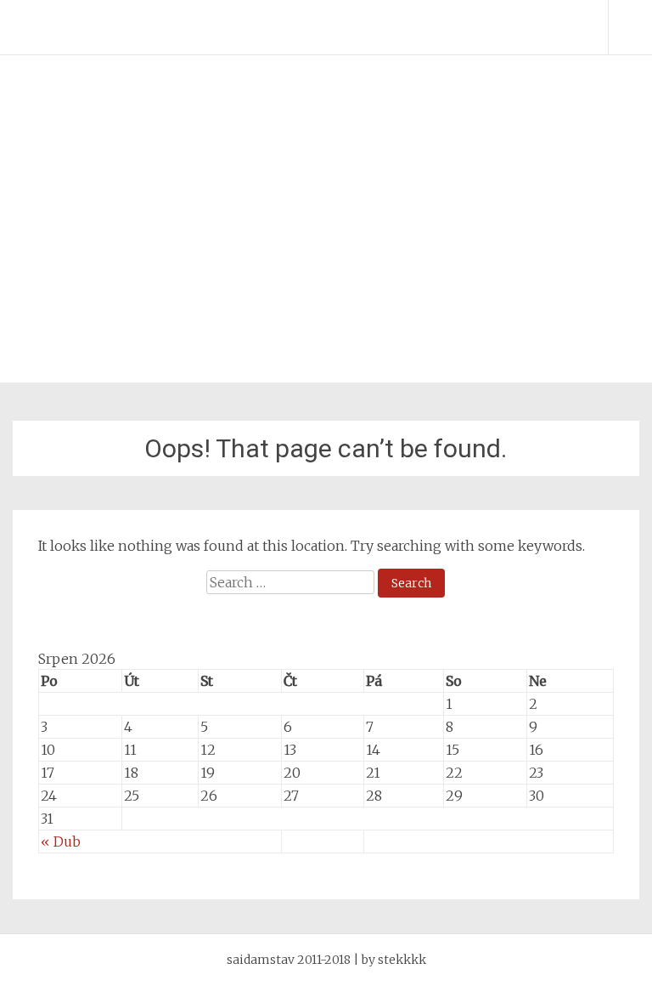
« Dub (61, 841)
